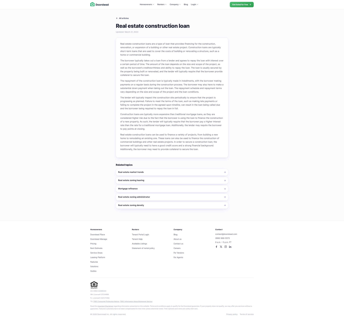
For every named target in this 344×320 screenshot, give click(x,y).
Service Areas (96, 253)
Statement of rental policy (143, 248)
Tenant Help (137, 239)
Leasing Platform (97, 257)
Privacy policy (232, 314)
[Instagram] (225, 247)
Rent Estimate (96, 248)
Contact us (178, 244)
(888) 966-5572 (222, 238)
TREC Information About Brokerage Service (136, 301)
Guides (93, 271)
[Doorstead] (99, 4)
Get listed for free (240, 4)
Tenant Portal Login (140, 234)
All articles (124, 18)
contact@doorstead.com (226, 234)
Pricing (93, 244)
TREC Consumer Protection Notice (106, 301)
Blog (186, 4)
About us (177, 239)
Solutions (94, 266)
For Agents (178, 257)
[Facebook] (216, 247)
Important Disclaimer (105, 306)
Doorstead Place (97, 234)
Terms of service (247, 314)
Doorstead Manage (98, 239)
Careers (177, 248)
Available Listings (139, 244)
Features (94, 262)
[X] (221, 247)
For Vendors (179, 253)
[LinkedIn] (230, 247)
